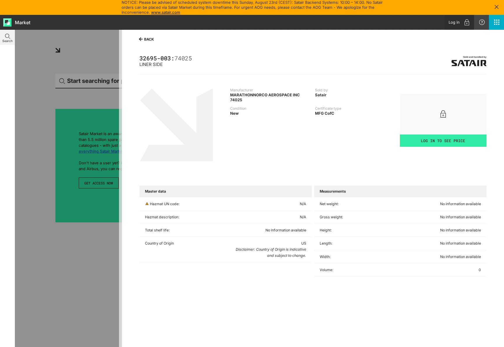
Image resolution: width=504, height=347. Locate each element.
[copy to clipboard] (194, 58)
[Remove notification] (496, 7)
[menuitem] (459, 22)
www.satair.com (165, 12)
